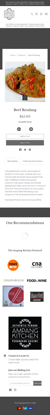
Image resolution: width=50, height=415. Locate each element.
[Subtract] (19, 129)
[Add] (31, 129)
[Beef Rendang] (25, 82)
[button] (32, 14)
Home (12, 55)
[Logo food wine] (37, 280)
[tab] (12, 161)
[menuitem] (32, 14)
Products (21, 55)
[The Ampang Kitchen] (9, 14)
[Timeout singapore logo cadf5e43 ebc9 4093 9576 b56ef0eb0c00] (37, 296)
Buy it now (25, 143)
